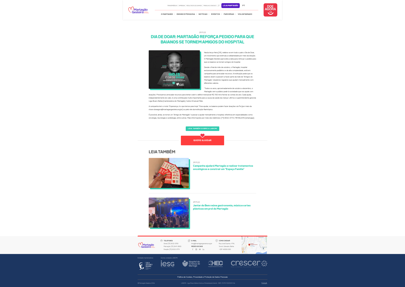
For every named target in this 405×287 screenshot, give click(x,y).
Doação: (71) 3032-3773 (172, 249)
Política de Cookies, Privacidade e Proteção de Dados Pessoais (202, 277)
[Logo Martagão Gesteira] (139, 10)
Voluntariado (245, 14)
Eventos (215, 14)
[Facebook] (192, 249)
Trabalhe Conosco (209, 5)
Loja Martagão (230, 5)
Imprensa (182, 5)
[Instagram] (196, 249)
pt (243, 5)
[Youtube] (199, 249)
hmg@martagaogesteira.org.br (201, 243)
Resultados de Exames (194, 5)
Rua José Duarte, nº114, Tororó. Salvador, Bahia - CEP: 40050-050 (227, 246)
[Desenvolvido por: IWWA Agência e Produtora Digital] (264, 283)
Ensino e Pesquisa (186, 14)
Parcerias (229, 14)
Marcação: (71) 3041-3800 (172, 246)
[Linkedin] (203, 249)
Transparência (172, 5)
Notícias (203, 14)
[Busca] (219, 5)
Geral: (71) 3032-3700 (171, 243)
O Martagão (167, 14)
